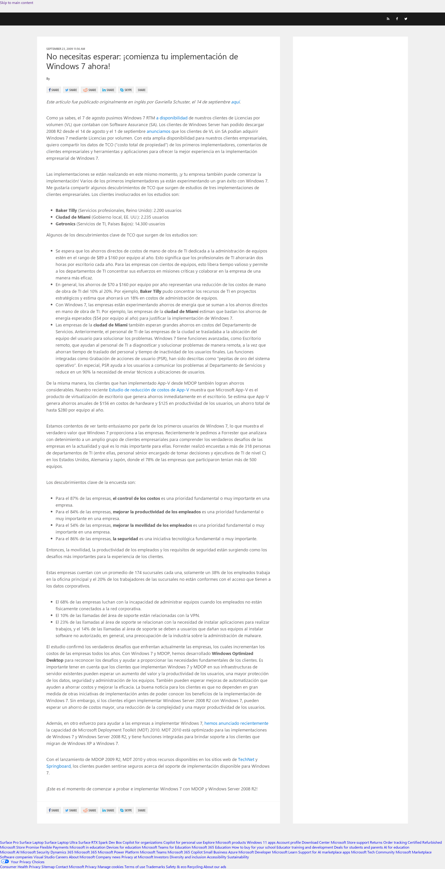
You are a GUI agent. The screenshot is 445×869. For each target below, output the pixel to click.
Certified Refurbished (425, 842)
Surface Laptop (31, 842)
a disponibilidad (172, 118)
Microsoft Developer (254, 852)
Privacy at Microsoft (137, 856)
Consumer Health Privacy (20, 866)
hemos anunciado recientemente (236, 723)
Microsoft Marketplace (414, 852)
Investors (161, 856)
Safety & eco (176, 866)
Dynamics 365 (62, 852)
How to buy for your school (254, 847)
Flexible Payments (54, 847)
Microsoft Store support (350, 842)
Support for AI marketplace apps (324, 852)
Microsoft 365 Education (211, 847)
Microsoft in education (87, 847)
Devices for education (123, 847)
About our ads (214, 866)
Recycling (195, 866)
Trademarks (155, 866)
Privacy (91, 866)
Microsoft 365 (85, 852)
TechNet (246, 759)
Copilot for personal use (182, 842)
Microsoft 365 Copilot (185, 852)
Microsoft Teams (153, 852)
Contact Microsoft (70, 866)
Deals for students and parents (358, 847)
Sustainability (238, 856)
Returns (376, 842)
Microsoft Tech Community (373, 852)
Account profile (289, 842)
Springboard (58, 766)
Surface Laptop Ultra (60, 842)
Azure (233, 852)
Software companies (16, 856)
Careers (62, 856)
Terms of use (134, 866)
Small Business (215, 852)
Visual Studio (44, 856)
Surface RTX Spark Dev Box (100, 842)
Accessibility (216, 856)
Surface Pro (9, 842)
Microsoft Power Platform (118, 852)
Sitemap (48, 866)
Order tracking (395, 842)
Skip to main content (16, 2)
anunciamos (158, 131)
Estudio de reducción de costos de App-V (149, 390)
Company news (108, 856)
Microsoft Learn (284, 852)
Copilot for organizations (142, 842)
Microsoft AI (9, 852)
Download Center (316, 842)
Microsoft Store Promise (19, 847)
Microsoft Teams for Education (166, 847)
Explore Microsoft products (224, 842)
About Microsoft (82, 856)
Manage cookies (111, 866)
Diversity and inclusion (188, 856)
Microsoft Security (35, 852)
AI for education (396, 847)
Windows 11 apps (261, 842)
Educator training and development (305, 847)
